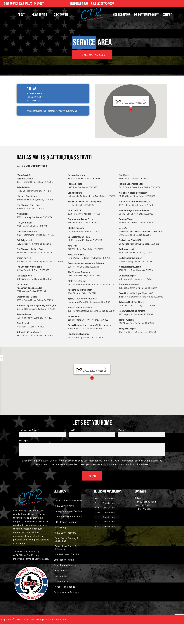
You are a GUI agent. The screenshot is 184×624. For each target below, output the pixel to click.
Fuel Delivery (62, 570)
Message (23, 440)
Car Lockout (61, 575)
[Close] (144, 100)
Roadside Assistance (65, 565)
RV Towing (60, 527)
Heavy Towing (39, 15)
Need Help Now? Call (83, 3)
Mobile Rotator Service (67, 554)
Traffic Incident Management (69, 500)
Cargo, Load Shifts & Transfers (66, 547)
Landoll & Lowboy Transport (69, 516)
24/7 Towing (61, 15)
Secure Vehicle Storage (66, 592)
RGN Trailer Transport (66, 521)
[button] (131, 110)
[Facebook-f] (174, 3)
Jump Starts (61, 581)
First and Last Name (29, 430)
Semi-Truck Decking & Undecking (66, 539)
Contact (167, 15)
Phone (122, 430)
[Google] (180, 3)
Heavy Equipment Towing (68, 511)
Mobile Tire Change (65, 586)
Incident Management (146, 15)
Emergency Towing (64, 559)
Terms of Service (34, 558)
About (21, 15)
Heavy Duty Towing (64, 505)
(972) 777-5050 (105, 3)
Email (72, 430)
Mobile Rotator (121, 15)
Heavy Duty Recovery (65, 532)
